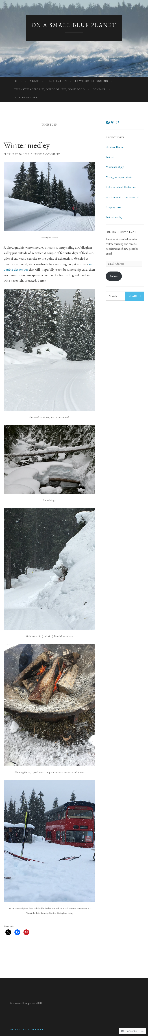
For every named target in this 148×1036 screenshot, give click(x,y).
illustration (57, 81)
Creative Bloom (114, 147)
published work (26, 97)
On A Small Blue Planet (74, 25)
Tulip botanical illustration (121, 187)
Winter (110, 157)
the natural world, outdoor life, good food (49, 89)
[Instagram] (118, 122)
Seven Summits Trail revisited (122, 197)
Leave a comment (47, 154)
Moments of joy (115, 167)
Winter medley (27, 145)
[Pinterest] (113, 122)
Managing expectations (119, 177)
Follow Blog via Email (121, 232)
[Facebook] (108, 122)
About (34, 81)
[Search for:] (125, 296)
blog (18, 81)
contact (99, 89)
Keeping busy (113, 207)
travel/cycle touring (91, 81)
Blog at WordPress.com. (28, 1029)
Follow (114, 276)
